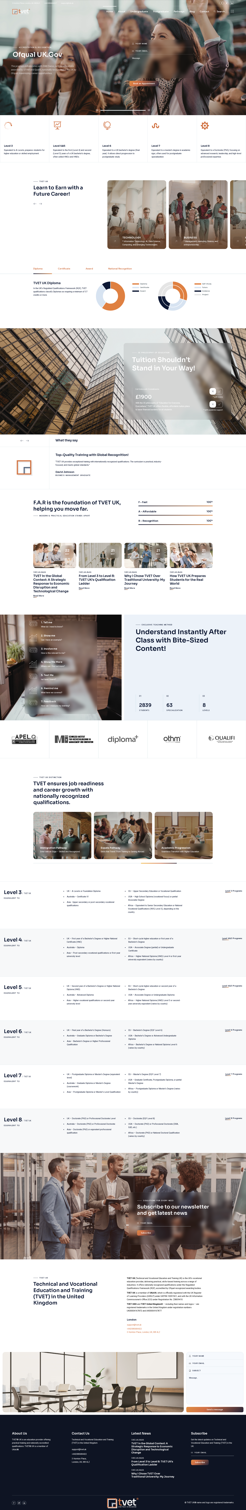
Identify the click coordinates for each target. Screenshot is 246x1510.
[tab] (42, 270)
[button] (35, 204)
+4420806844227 (50, 3)
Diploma (38, 268)
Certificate (64, 268)
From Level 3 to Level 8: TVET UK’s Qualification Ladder (97, 580)
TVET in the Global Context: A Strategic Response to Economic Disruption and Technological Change (51, 583)
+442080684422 (134, 1329)
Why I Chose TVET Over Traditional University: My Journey (144, 580)
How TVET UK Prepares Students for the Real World (188, 580)
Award (89, 268)
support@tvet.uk (67, 3)
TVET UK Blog (39, 572)
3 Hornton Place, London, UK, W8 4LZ (26, 3)
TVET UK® (191, 1502)
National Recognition (120, 268)
